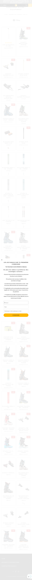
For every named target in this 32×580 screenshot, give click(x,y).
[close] (1, 259)
